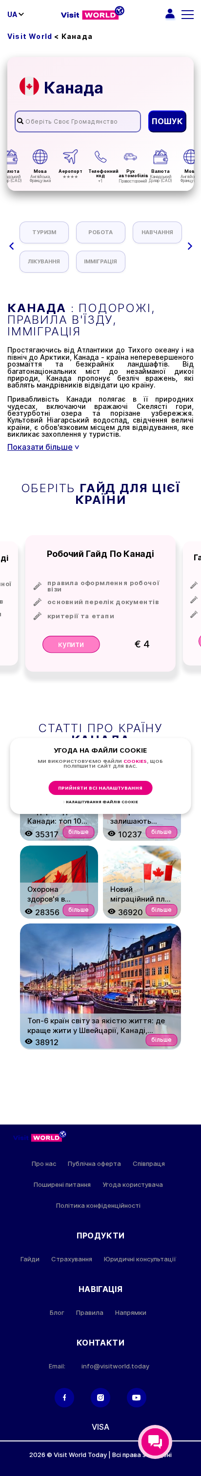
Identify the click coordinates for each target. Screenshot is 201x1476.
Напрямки (130, 1313)
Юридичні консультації (140, 1259)
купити (71, 643)
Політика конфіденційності (98, 1205)
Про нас (44, 1164)
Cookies (135, 761)
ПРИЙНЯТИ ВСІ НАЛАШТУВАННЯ (100, 788)
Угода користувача (132, 1184)
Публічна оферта (94, 1164)
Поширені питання (62, 1184)
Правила (89, 1313)
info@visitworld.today (115, 1366)
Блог (57, 1313)
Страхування (71, 1259)
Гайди (30, 1259)
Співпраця (149, 1164)
